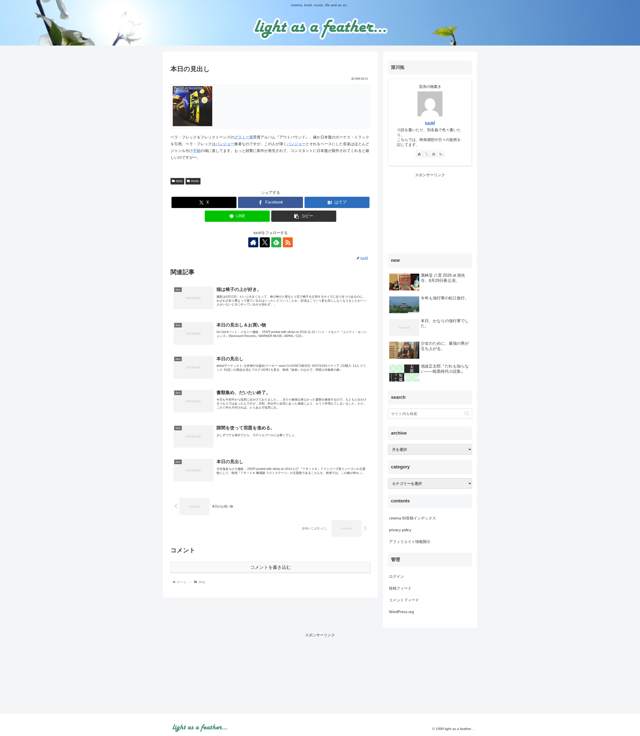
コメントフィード (404, 600)
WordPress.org (401, 612)
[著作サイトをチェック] (253, 242)
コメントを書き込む (270, 567)
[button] (303, 216)
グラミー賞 (243, 137)
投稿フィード (400, 588)
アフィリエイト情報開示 (409, 541)
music (195, 181)
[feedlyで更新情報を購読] (276, 242)
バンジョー (225, 144)
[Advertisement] (430, 213)
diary (179, 181)
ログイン (396, 576)
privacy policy (400, 530)
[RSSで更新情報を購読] (288, 242)
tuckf (430, 123)
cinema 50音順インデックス (412, 518)
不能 (196, 150)
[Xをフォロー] (265, 242)
